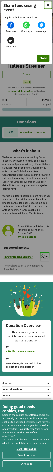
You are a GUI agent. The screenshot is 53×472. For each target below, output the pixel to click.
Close (43, 58)
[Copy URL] (10, 40)
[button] (10, 25)
